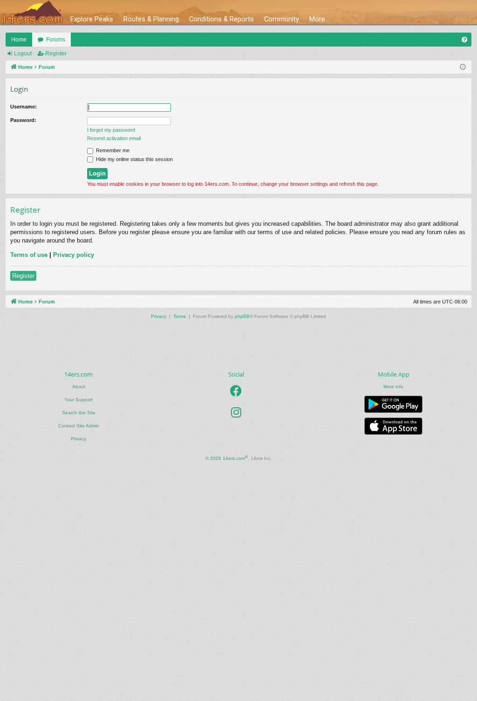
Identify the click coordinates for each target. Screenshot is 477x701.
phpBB (242, 316)
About (78, 386)
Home (19, 39)
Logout (23, 53)
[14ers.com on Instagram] (236, 412)
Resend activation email (114, 138)
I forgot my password (111, 130)
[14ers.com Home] (32, 12)
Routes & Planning (151, 19)
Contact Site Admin (78, 425)
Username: (23, 106)
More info (393, 386)
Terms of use (29, 254)
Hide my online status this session (134, 159)
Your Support (78, 399)
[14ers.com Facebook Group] (236, 391)
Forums (55, 39)
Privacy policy (73, 254)
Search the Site (78, 412)
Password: (23, 120)
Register (56, 53)
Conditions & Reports (221, 19)
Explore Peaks (91, 19)
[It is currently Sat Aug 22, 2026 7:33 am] (463, 67)
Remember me (112, 150)
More (317, 19)
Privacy (78, 438)
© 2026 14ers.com (226, 458)
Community (281, 19)
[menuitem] (464, 40)
